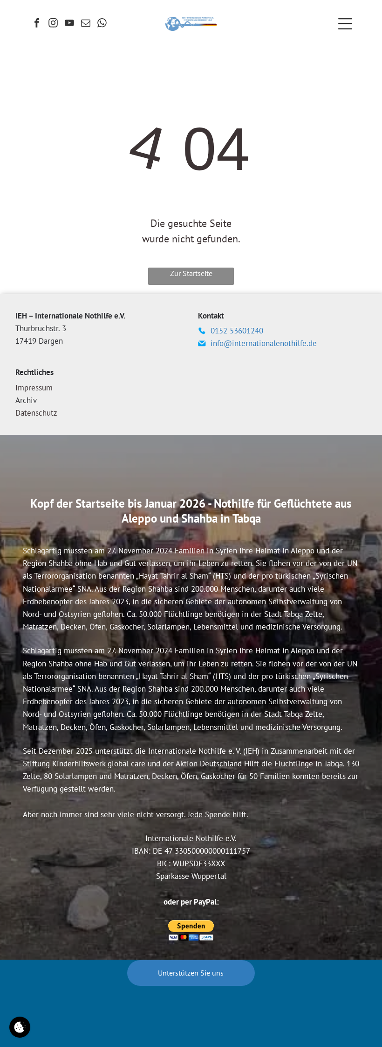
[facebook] (37, 24)
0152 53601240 (237, 330)
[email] (86, 24)
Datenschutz (36, 413)
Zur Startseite (191, 273)
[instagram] (53, 24)
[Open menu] (345, 24)
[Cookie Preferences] (19, 1027)
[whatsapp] (102, 24)
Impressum (34, 387)
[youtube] (69, 24)
